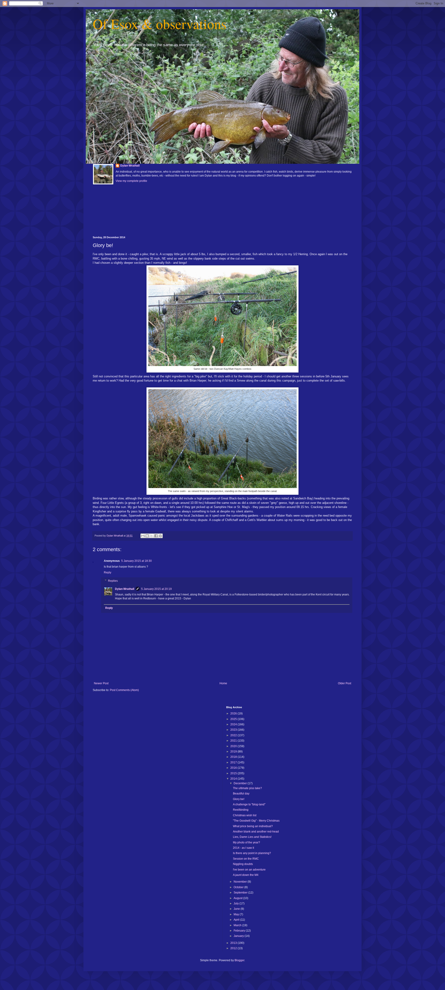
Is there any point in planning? (252, 853)
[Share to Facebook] (156, 536)
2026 (234, 713)
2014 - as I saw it (243, 847)
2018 (234, 757)
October (239, 887)
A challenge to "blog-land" (249, 804)
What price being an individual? (253, 826)
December (241, 783)
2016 (234, 767)
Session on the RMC (246, 858)
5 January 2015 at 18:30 (136, 560)
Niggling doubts (243, 864)
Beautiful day (241, 793)
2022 (234, 735)
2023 (234, 729)
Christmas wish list (244, 815)
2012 (234, 948)
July (236, 903)
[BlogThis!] (147, 536)
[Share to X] (151, 536)
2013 (234, 943)
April (237, 919)
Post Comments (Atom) (124, 690)
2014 (234, 778)
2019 (234, 751)
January (239, 936)
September (241, 892)
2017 (234, 762)
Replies (113, 580)
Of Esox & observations (159, 23)
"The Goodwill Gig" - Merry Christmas (256, 820)
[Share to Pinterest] (160, 536)
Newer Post (101, 683)
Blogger (239, 960)
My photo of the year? (246, 842)
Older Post (344, 683)
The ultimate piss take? (247, 788)
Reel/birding (240, 809)
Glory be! (238, 799)
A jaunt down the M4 (245, 875)
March (238, 925)
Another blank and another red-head (256, 831)
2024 (234, 724)
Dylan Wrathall (130, 165)
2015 (234, 773)
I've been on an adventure (249, 869)
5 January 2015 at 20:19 (156, 589)
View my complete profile (131, 181)
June (237, 908)
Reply (107, 572)
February (240, 930)
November (241, 881)
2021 (234, 740)
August (238, 898)
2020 (234, 746)
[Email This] (142, 536)
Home (223, 683)
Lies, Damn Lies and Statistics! (252, 837)
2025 (234, 719)
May (237, 914)
